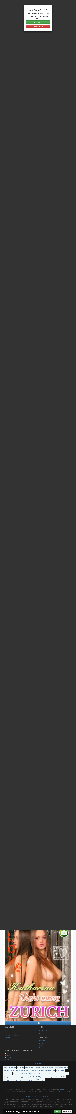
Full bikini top (43, 1030)
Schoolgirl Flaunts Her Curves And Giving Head (52, 1032)
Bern (8, 1055)
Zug (8, 1054)
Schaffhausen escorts (10, 1034)
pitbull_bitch (60, 1070)
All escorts (7, 1037)
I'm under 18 (39, 26)
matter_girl (14, 1070)
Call (58, 1111)
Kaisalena (42, 1040)
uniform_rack (65, 1074)
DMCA (47, 1096)
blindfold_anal (26, 1074)
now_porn (17, 1074)
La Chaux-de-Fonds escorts (12, 1035)
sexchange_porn (49, 1077)
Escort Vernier (8, 1032)
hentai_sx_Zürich (54, 1074)
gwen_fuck (21, 1068)
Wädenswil (10, 1059)
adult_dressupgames (10, 1077)
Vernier (9, 1057)
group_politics (20, 1080)
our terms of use (65, 1089)
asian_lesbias (64, 1068)
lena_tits (38, 1068)
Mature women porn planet (46, 1034)
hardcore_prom (50, 1070)
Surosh (41, 1047)
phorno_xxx (41, 1080)
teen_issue (55, 1068)
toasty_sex (21, 1077)
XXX (38, 1023)
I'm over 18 (38, 22)
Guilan (41, 1042)
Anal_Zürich (46, 1068)
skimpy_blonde (24, 1070)
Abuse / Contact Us (31, 1096)
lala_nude (45, 1074)
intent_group (8, 1074)
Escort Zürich (8, 1030)
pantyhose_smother (10, 1068)
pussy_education (9, 1080)
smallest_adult (36, 1074)
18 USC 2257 (41, 1096)
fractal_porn (39, 1077)
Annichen (41, 1045)
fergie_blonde (30, 1077)
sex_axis (7, 1070)
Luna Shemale (43, 1044)
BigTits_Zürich (30, 1068)
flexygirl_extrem (31, 1080)
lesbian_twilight (61, 1077)
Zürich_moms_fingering (37, 1070)
